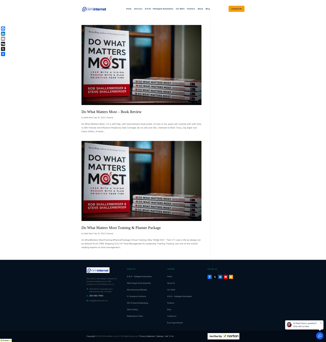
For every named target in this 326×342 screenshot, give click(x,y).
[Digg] (3, 43)
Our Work (180, 9)
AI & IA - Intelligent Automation (159, 9)
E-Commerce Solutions (136, 296)
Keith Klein (88, 117)
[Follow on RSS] (231, 277)
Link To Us (169, 336)
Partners (191, 9)
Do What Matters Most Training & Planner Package (121, 228)
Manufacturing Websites (137, 290)
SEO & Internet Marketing (137, 303)
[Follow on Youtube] (226, 277)
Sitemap (160, 336)
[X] (3, 48)
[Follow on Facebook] (210, 277)
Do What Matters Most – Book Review (112, 112)
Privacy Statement (147, 336)
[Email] (3, 38)
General (109, 117)
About (200, 9)
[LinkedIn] (3, 33)
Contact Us (236, 9)
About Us (171, 283)
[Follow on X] (215, 277)
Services (138, 9)
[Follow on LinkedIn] (220, 277)
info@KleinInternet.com (98, 301)
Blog (208, 9)
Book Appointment (175, 323)
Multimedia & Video (135, 316)
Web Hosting (132, 309)
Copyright (91, 336)
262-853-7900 (96, 296)
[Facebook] (3, 28)
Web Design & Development (139, 283)
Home (128, 9)
